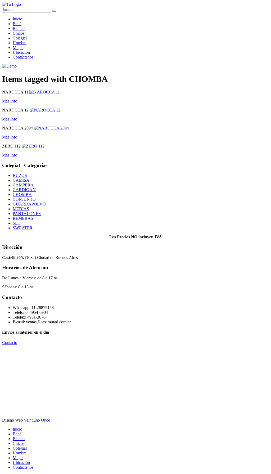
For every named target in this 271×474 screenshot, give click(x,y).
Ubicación (21, 52)
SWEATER (23, 228)
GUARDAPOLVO (29, 204)
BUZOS (20, 175)
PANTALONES (27, 213)
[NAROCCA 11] (44, 92)
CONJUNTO (24, 199)
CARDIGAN (24, 189)
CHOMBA (22, 194)
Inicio (17, 19)
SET (16, 223)
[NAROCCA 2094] (51, 128)
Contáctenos (23, 57)
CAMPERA (23, 185)
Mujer (18, 47)
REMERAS (23, 218)
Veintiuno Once (37, 420)
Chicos (18, 33)
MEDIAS (21, 209)
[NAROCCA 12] (45, 110)
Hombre (19, 43)
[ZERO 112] (33, 146)
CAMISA (21, 180)
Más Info (9, 101)
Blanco (19, 28)
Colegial (20, 38)
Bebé (17, 23)
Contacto (9, 342)
